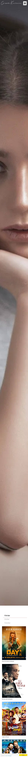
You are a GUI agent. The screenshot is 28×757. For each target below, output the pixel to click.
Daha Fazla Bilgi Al (8, 755)
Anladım (23, 754)
